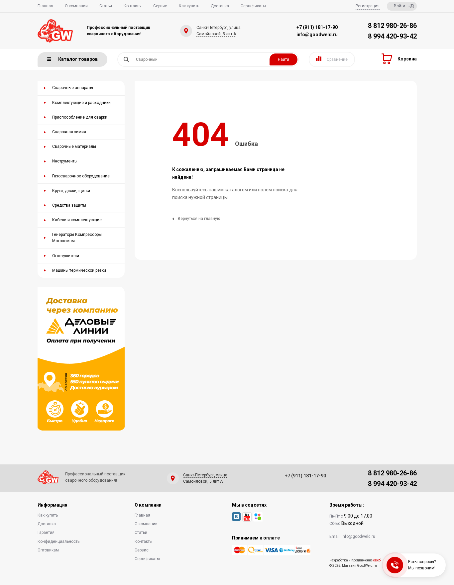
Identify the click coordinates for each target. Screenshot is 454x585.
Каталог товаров (78, 59)
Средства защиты (69, 205)
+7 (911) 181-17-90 (317, 27)
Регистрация (368, 6)
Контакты (133, 6)
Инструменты (64, 161)
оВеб (377, 560)
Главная (45, 6)
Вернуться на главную (199, 218)
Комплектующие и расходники (81, 102)
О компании (76, 6)
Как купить (189, 6)
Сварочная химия (69, 132)
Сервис (160, 6)
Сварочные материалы (74, 146)
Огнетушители (65, 255)
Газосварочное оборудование (81, 176)
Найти (283, 59)
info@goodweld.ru (317, 34)
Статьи (105, 6)
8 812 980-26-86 (392, 26)
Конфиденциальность (58, 541)
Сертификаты (253, 6)
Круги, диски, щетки (71, 190)
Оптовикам (48, 550)
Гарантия (46, 532)
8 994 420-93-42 (392, 36)
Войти (399, 6)
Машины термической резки (79, 270)
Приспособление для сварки (79, 117)
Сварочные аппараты (72, 87)
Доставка (220, 6)
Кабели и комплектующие (77, 220)
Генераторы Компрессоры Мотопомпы (77, 237)
